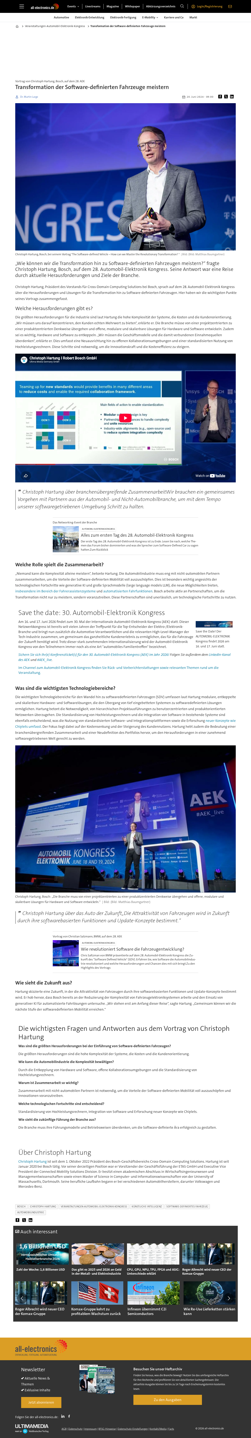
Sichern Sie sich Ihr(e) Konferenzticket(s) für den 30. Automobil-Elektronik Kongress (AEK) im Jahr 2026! (93, 654)
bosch (21, 1206)
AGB (64, 1428)
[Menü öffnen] (21, 6)
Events (71, 6)
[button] (22, 1298)
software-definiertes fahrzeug (187, 1206)
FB (70, 1416)
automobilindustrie (30, 1212)
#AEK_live (44, 659)
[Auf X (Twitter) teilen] (227, 97)
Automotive (61, 17)
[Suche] (182, 6)
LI (64, 1416)
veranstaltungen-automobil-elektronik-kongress (94, 1206)
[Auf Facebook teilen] (221, 97)
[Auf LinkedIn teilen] (232, 97)
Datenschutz (75, 1428)
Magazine (113, 6)
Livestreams (93, 6)
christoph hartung (43, 1206)
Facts (171, 1428)
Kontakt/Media (158, 1428)
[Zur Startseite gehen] (45, 6)
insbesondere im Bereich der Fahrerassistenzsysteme (55, 591)
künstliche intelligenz (147, 1206)
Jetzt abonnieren (41, 1402)
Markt (193, 17)
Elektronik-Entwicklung (89, 17)
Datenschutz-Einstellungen (133, 1428)
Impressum (90, 1428)
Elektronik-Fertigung (123, 17)
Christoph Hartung (32, 1161)
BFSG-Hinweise (107, 1428)
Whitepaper (132, 6)
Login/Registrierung (210, 6)
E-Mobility (148, 17)
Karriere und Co (174, 17)
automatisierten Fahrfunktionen (128, 591)
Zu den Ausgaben (168, 1399)
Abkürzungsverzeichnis (160, 6)
